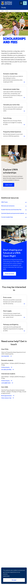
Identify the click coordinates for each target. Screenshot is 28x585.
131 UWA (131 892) (6, 369)
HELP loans (4, 202)
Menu (21, 3)
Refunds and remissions (7, 206)
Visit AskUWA (5, 356)
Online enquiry (5, 367)
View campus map (6, 398)
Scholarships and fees (15, 11)
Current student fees (7, 217)
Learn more (8, 185)
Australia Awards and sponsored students (12, 213)
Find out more (9, 274)
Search (25, 3)
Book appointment (6, 395)
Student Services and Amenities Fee (11, 209)
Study (3, 7)
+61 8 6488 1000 (5, 383)
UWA (2, 11)
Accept (14, 580)
